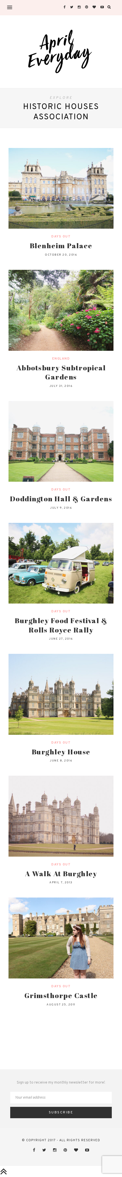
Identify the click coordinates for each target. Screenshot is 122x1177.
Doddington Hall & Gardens (61, 498)
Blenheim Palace (61, 245)
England (61, 359)
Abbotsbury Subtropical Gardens (61, 372)
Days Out (61, 237)
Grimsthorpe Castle (61, 995)
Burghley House (61, 751)
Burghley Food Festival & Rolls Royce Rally (61, 625)
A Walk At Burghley (61, 873)
